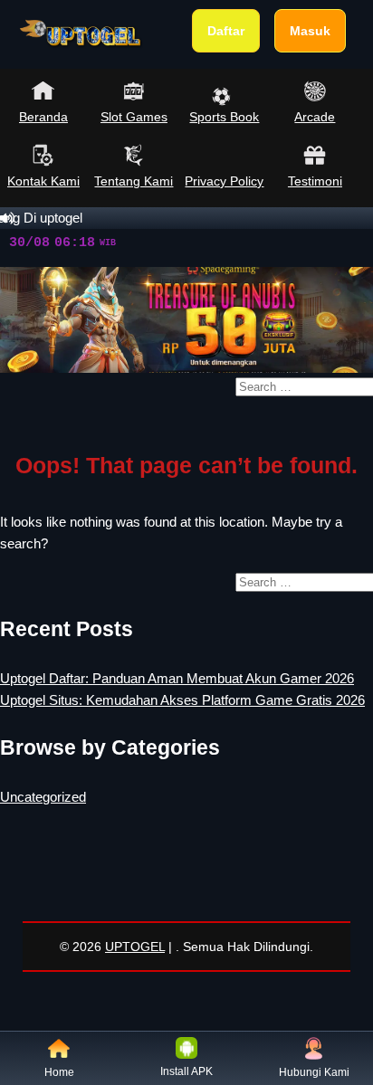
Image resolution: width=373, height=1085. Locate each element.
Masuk (310, 31)
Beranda (43, 116)
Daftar (225, 31)
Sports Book (224, 116)
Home (59, 1072)
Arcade (314, 116)
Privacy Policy (224, 181)
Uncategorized (43, 796)
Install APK (186, 1071)
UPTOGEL (135, 946)
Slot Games (133, 116)
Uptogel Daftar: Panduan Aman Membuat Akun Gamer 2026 (177, 678)
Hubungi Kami (314, 1072)
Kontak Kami (43, 181)
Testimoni (315, 181)
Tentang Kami (133, 181)
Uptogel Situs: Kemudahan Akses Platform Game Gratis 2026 (182, 700)
